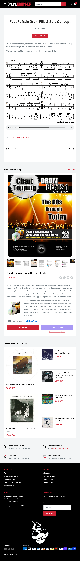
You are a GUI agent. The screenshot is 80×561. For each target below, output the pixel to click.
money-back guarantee (60, 448)
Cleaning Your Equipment (12, 482)
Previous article (13, 149)
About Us (46, 473)
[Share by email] (71, 277)
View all (73, 344)
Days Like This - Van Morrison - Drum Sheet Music (20, 430)
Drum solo (20, 137)
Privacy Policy (48, 479)
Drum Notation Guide (11, 476)
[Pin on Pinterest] (64, 277)
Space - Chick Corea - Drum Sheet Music (63, 396)
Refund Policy (48, 482)
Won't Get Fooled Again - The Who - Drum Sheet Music (64, 352)
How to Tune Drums (10, 479)
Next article (68, 149)
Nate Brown (11, 278)
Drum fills (13, 137)
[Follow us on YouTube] (12, 548)
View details (72, 170)
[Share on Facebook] (60, 277)
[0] (74, 4)
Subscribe (49, 513)
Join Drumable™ (9, 485)
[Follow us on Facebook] (5, 548)
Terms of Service (49, 476)
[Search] (63, 4)
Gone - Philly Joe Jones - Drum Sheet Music (64, 420)
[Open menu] (5, 4)
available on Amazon (32, 321)
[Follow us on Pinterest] (9, 548)
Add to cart (23, 327)
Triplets (27, 137)
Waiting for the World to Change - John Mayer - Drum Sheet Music (64, 375)
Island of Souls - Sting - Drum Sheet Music (20, 384)
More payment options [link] (57, 332)
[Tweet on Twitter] (68, 277)
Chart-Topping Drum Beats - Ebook (26, 272)
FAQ (5, 473)
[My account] (71, 4)
